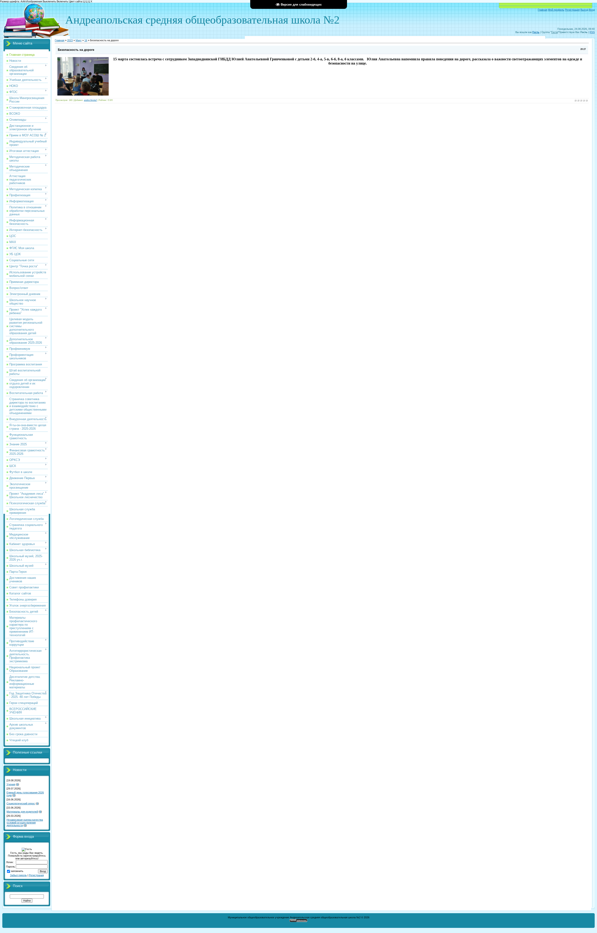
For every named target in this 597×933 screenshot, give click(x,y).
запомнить (17, 871)
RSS (592, 32)
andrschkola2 (90, 100)
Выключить (49, 1)
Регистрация (572, 9)
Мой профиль (556, 9)
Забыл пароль (18, 875)
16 (85, 40)
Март (79, 40)
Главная (542, 9)
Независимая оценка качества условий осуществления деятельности (25, 822)
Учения (11, 784)
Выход (584, 9)
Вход (592, 9)
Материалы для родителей (22, 811)
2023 (70, 40)
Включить (62, 1)
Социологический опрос (21, 803)
